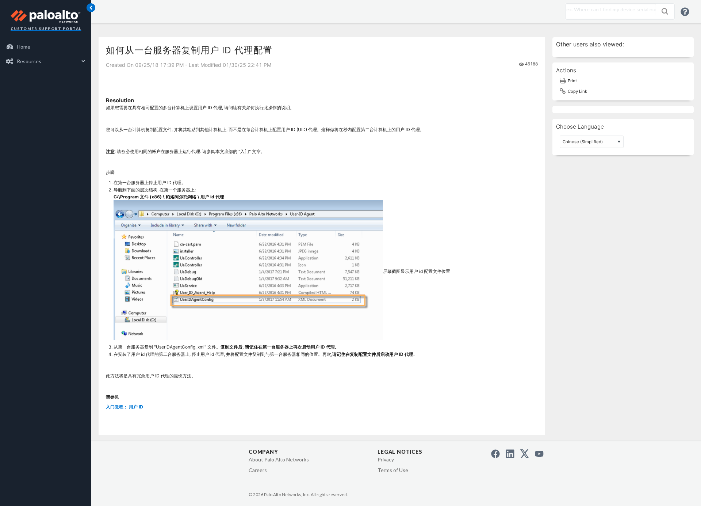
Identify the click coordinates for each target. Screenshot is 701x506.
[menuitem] (46, 46)
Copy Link (577, 91)
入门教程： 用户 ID (124, 407)
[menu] (45, 54)
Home (23, 46)
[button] (665, 11)
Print (572, 80)
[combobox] (609, 9)
